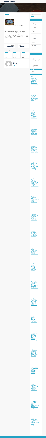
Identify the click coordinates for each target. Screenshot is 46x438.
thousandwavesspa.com (34, 300)
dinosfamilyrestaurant (9, 1)
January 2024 (33, 38)
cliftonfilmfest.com (33, 148)
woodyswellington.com (34, 388)
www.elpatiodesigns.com (34, 390)
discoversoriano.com (33, 218)
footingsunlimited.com (33, 356)
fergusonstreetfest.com (34, 401)
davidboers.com (33, 332)
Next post (20, 45)
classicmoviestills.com (34, 216)
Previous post (12, 45)
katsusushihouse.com (33, 245)
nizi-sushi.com (33, 267)
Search (33, 16)
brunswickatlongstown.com (34, 264)
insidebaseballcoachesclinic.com (35, 405)
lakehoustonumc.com (33, 336)
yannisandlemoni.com (33, 162)
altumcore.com (33, 318)
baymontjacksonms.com (34, 282)
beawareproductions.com (34, 255)
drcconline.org (32, 304)
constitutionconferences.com (34, 313)
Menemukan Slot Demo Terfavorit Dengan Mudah (7, 55)
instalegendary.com (33, 101)
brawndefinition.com (33, 234)
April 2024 (33, 34)
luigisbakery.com (33, 371)
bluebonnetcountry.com (34, 108)
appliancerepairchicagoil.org (34, 99)
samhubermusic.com (33, 432)
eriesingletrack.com (33, 165)
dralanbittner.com (33, 161)
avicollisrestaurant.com (34, 303)
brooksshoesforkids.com (34, 321)
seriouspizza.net (33, 316)
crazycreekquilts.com (33, 236)
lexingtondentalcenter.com (34, 183)
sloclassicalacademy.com (34, 229)
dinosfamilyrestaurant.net (34, 134)
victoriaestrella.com (33, 299)
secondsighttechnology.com (34, 178)
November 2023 (34, 41)
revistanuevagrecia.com (34, 250)
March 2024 (33, 35)
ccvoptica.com (32, 369)
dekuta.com (32, 374)
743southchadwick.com (34, 142)
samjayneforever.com (33, 402)
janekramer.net (33, 266)
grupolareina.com (33, 127)
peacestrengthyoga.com (34, 347)
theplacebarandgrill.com (34, 305)
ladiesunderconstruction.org (34, 131)
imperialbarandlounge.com (34, 149)
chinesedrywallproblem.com (34, 288)
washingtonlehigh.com (33, 370)
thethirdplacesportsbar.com (34, 386)
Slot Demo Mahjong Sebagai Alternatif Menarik (25, 55)
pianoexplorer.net (33, 382)
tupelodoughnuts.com (33, 168)
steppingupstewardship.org (34, 368)
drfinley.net (32, 416)
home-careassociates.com (34, 202)
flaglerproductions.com (34, 233)
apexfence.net (32, 433)
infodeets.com (32, 82)
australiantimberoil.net (34, 133)
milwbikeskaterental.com (34, 281)
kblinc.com (32, 164)
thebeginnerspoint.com (34, 219)
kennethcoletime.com (33, 262)
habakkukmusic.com (33, 337)
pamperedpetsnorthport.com (34, 166)
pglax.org (32, 284)
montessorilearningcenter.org (34, 400)
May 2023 (33, 49)
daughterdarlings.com (33, 81)
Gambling (11, 16)
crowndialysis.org (33, 185)
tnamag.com (32, 320)
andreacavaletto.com (33, 203)
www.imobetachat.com (34, 333)
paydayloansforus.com (33, 95)
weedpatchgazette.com (34, 163)
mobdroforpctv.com (33, 213)
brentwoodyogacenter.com (34, 366)
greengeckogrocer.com (34, 180)
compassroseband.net (33, 317)
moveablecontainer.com (34, 126)
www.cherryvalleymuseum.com (35, 128)
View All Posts (15, 65)
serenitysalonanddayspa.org (34, 84)
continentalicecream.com (34, 235)
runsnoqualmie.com (33, 357)
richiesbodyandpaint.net (34, 79)
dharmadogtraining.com (34, 425)
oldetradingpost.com (33, 130)
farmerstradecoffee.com (34, 330)
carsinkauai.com (33, 406)
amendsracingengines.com (34, 350)
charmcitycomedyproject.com (34, 254)
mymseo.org (32, 423)
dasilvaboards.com (33, 230)
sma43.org (32, 364)
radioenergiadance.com (34, 116)
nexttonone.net (33, 338)
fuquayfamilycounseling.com (34, 420)
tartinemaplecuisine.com (34, 265)
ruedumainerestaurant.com (34, 247)
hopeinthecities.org (33, 211)
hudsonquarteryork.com (34, 391)
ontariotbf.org (32, 100)
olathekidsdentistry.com (34, 169)
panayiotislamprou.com (34, 118)
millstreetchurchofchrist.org (34, 407)
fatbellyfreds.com (33, 389)
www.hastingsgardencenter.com (35, 381)
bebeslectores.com (33, 132)
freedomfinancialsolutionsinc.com (35, 348)
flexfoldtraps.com (33, 349)
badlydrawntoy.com (33, 335)
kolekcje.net (32, 194)
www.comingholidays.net (34, 220)
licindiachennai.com (33, 80)
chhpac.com (32, 424)
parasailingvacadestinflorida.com (35, 408)
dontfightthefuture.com (34, 145)
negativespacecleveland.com (34, 285)
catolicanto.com (33, 195)
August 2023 (33, 45)
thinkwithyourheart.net (34, 151)
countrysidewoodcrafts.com (34, 98)
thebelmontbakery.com (34, 96)
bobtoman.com (33, 112)
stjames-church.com (33, 251)
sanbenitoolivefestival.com (34, 215)
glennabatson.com (33, 231)
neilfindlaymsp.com (33, 302)
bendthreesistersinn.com (34, 289)
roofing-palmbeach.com (34, 144)
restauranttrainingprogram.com (34, 186)
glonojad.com (32, 249)
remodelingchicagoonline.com (34, 365)
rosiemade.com (33, 167)
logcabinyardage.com (33, 331)
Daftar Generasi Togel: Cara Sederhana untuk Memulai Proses (16, 55)
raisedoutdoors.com (33, 150)
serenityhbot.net (33, 339)
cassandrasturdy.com (33, 214)
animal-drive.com (33, 319)
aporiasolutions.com (33, 323)
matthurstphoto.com (33, 403)
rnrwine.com (32, 418)
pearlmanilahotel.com (33, 110)
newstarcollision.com (33, 176)
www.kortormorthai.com (34, 351)
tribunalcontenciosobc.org (34, 228)
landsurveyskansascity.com (34, 354)
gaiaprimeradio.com (33, 269)
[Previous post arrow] (5, 46)
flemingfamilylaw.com (33, 417)
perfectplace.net (33, 198)
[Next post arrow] (27, 46)
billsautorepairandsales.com (34, 398)
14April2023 (7, 16)
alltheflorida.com (33, 404)
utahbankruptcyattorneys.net (34, 152)
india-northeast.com (33, 143)
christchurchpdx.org (33, 238)
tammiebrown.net (33, 270)
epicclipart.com (33, 109)
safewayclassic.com (33, 97)
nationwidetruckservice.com (34, 296)
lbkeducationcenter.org (34, 196)
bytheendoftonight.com (34, 210)
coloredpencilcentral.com (34, 147)
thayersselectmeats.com (34, 322)
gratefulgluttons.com (33, 212)
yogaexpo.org (32, 201)
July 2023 (33, 46)
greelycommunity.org (33, 246)
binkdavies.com (33, 237)
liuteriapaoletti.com (33, 286)
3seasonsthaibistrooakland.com (35, 199)
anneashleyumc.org (33, 353)
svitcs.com (32, 315)
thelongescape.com (33, 272)
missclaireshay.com (33, 76)
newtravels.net (33, 94)
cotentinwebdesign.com (34, 129)
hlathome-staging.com (33, 181)
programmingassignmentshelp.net (35, 92)
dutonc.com (32, 271)
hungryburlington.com (33, 263)
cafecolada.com (33, 217)
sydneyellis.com (33, 184)
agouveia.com (32, 421)
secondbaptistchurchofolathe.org (35, 422)
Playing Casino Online (22, 46)
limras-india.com (33, 77)
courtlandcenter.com (33, 301)
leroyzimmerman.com (33, 415)
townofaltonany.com (33, 283)
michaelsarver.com (33, 179)
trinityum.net (32, 384)
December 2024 (34, 27)
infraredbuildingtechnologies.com (35, 135)
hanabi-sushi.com (33, 372)
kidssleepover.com (33, 93)
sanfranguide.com (33, 221)
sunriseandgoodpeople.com (34, 287)
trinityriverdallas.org (33, 197)
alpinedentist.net (33, 115)
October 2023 (33, 42)
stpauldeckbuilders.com (34, 355)
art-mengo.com (33, 268)
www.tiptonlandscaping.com (34, 367)
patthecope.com (33, 314)
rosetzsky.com (33, 248)
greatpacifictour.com (33, 298)
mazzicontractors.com (33, 385)
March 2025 (33, 23)
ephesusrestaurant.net (34, 387)
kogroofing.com (33, 114)
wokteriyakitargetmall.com (34, 182)
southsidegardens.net (33, 383)
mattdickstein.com (33, 334)
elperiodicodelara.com (33, 78)
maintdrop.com (33, 111)
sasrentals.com (33, 177)
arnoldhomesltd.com (33, 146)
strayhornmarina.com (33, 232)
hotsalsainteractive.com (34, 83)
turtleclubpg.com (33, 297)
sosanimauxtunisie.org (33, 113)
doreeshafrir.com (33, 253)
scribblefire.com (33, 200)
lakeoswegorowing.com (34, 419)
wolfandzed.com (33, 373)
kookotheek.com (33, 117)
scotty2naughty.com (33, 252)
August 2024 (33, 30)
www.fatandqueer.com (33, 352)
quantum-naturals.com (34, 399)
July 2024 (33, 31)
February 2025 (33, 24)
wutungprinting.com (33, 279)
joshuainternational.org (34, 340)
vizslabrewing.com (33, 160)
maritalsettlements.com (34, 280)
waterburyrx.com (33, 306)
